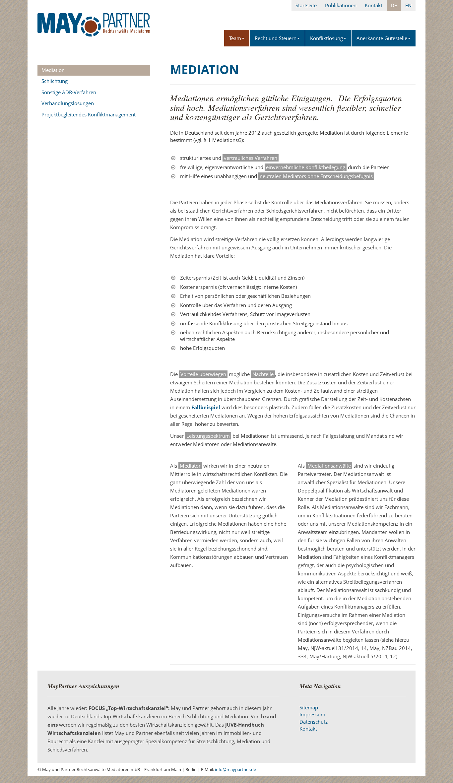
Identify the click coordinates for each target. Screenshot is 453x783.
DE (394, 5)
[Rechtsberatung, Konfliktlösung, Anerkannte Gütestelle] (93, 18)
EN (408, 5)
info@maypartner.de (235, 769)
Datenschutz (313, 721)
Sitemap (308, 707)
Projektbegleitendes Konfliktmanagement (88, 114)
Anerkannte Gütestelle (381, 38)
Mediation (53, 70)
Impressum (312, 714)
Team (235, 38)
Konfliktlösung (326, 38)
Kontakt (373, 5)
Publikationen (340, 5)
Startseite (306, 5)
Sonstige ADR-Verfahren (68, 92)
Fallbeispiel (205, 407)
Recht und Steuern (275, 38)
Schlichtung (54, 81)
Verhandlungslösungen (67, 103)
